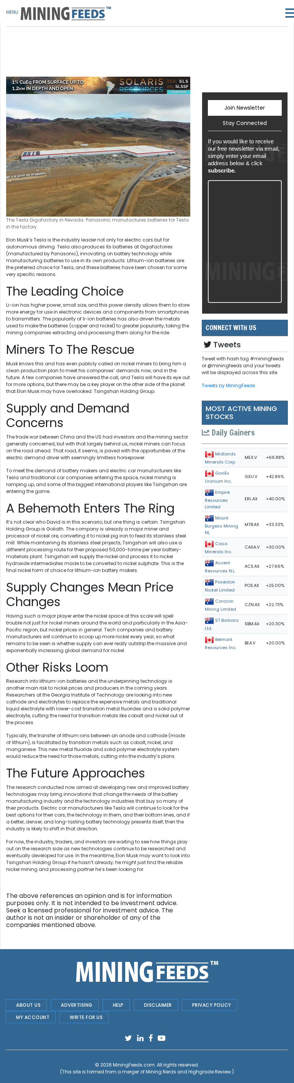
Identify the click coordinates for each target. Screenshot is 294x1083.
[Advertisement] (98, 46)
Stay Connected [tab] (245, 123)
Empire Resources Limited (217, 499)
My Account (32, 1017)
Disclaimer (158, 1005)
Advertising (77, 1005)
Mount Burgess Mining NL (221, 525)
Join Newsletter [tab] (244, 108)
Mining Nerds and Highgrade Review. (189, 1071)
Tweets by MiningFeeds (228, 385)
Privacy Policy (211, 1005)
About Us (28, 1005)
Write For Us (86, 1017)
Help (118, 1005)
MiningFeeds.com (134, 1065)
